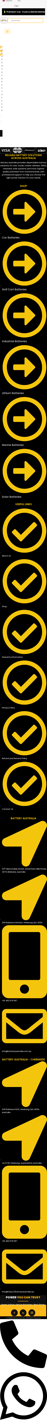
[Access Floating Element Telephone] (23, 1367)
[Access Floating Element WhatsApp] (23, 1422)
